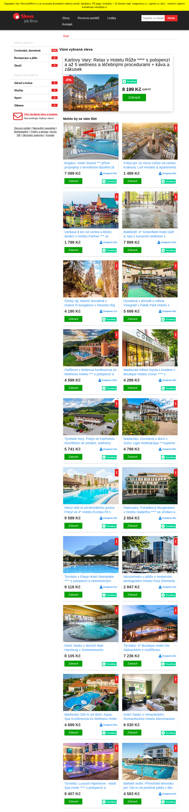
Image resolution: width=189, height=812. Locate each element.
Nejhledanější (21, 131)
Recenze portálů (88, 18)
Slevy (66, 18)
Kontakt (67, 24)
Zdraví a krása (34, 82)
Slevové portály (22, 128)
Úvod (66, 35)
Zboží (34, 65)
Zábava (34, 105)
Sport (34, 97)
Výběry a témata (39, 131)
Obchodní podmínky (33, 135)
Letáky (111, 18)
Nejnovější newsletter (44, 128)
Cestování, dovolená (35, 50)
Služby (34, 90)
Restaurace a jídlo (34, 57)
